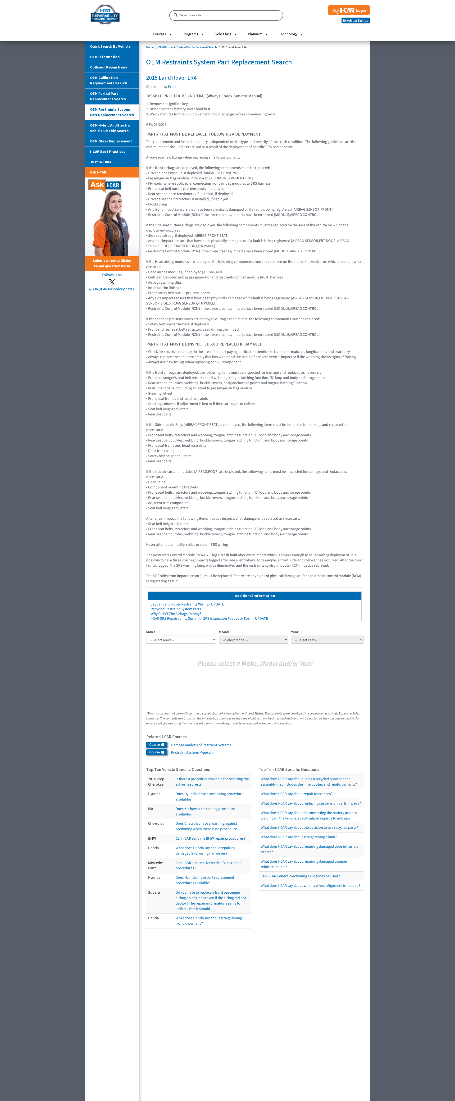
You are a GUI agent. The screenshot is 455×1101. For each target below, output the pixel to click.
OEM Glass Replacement (111, 141)
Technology (288, 34)
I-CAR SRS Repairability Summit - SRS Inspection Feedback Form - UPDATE (209, 618)
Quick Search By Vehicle (110, 46)
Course (155, 744)
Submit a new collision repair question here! (112, 263)
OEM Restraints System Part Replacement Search (112, 112)
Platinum (255, 34)
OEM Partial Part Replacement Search (108, 96)
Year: (295, 632)
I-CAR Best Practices (107, 151)
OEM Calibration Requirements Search (108, 80)
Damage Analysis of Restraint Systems (201, 745)
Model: (224, 632)
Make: (151, 632)
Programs (190, 34)
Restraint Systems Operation (194, 752)
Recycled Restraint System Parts (176, 609)
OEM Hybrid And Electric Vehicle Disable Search (110, 128)
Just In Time (100, 162)
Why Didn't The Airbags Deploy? (176, 613)
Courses (159, 34)
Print (171, 86)
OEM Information (105, 56)
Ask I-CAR (98, 172)
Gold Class (223, 34)
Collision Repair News (108, 67)
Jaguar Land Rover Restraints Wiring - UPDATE (187, 604)
